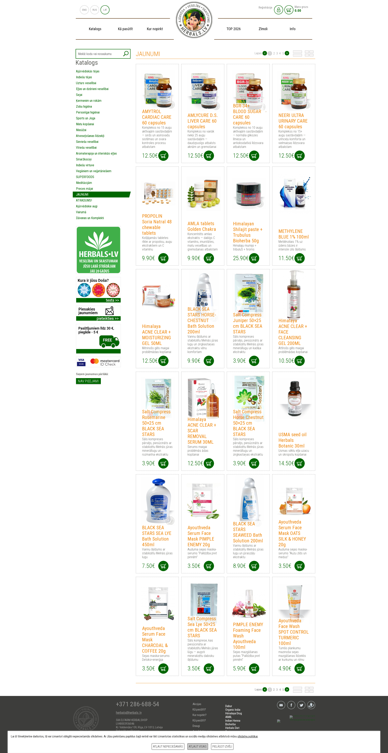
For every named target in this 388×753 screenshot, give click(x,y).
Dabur (228, 706)
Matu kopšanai (85, 124)
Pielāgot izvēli (222, 746)
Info (292, 29)
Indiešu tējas (84, 77)
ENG (84, 9)
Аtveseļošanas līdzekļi (90, 136)
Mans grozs (301, 9)
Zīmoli (263, 29)
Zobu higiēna (84, 106)
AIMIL (228, 717)
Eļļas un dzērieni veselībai (92, 89)
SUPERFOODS (85, 177)
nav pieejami (88, 381)
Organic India (232, 710)
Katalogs (95, 29)
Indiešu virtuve (85, 165)
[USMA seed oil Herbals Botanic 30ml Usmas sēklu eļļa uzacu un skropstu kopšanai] (293, 398)
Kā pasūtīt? (199, 709)
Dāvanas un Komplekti (90, 218)
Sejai (79, 95)
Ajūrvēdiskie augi (86, 206)
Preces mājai (84, 189)
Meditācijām (84, 183)
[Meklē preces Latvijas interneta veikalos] (296, 721)
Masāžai (81, 130)
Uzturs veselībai (86, 83)
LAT (105, 9)
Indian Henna (232, 720)
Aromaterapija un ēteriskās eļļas (96, 153)
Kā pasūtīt (125, 29)
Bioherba (230, 724)
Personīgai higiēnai (88, 112)
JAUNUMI (82, 194)
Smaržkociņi (84, 159)
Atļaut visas (198, 746)
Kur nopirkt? (200, 715)
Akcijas (197, 704)
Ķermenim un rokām (88, 101)
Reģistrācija (265, 7)
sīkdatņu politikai (247, 736)
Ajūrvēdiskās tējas (87, 71)
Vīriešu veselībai (86, 148)
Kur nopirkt (155, 29)
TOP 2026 (234, 29)
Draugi (196, 726)
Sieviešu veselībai (87, 142)
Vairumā (81, 212)
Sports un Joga (85, 118)
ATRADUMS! (84, 200)
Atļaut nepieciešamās (168, 746)
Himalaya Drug (233, 713)
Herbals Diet (232, 728)
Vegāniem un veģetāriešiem (93, 171)
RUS (95, 9)
